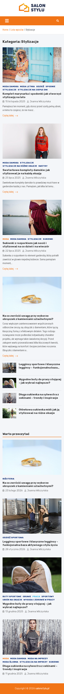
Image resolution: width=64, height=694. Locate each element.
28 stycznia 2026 (15, 549)
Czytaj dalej (8, 115)
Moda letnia (27, 86)
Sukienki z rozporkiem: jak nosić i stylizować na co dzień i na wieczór (26, 245)
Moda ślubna (10, 662)
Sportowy (47, 596)
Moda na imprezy (38, 658)
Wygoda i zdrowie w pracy (39, 600)
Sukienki (48, 239)
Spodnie (50, 86)
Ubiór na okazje (12, 600)
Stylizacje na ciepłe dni (33, 90)
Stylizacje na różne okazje (20, 166)
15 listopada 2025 (15, 101)
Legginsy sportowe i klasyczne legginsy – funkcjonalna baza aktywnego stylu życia (39, 367)
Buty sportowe (12, 596)
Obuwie (27, 596)
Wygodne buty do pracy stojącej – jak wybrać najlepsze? (40, 381)
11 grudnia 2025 (14, 673)
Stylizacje (9, 90)
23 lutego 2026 (14, 490)
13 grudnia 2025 (14, 611)
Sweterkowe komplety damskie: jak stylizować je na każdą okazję (26, 172)
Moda (6, 239)
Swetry (42, 166)
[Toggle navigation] (7, 20)
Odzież (40, 86)
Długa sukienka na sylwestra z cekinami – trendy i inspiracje (39, 396)
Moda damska (11, 86)
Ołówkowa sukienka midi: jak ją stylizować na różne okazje (39, 411)
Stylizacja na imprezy (33, 662)
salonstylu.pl (42, 688)
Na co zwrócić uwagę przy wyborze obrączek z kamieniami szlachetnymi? (28, 317)
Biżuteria (8, 479)
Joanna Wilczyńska (40, 101)
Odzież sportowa (13, 537)
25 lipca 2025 (13, 177)
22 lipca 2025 (13, 250)
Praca (36, 596)
